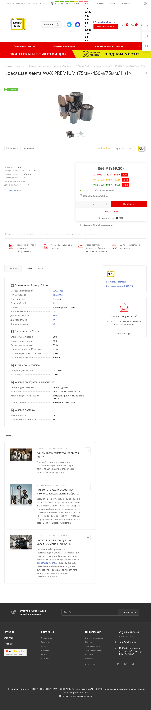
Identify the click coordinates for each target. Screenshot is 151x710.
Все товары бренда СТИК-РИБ (119, 286)
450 (55, 315)
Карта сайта (90, 664)
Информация (93, 632)
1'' (54, 319)
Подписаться (129, 612)
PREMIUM (58, 294)
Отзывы (44, 646)
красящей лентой (47, 562)
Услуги (8, 638)
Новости (89, 642)
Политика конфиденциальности (75, 696)
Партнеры (45, 658)
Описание (13, 268)
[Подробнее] (88, 450)
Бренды (8, 643)
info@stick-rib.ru (127, 641)
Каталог (9, 632)
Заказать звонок (105, 26)
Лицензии (45, 650)
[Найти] (57, 24)
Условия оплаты (92, 646)
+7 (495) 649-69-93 (88, 15)
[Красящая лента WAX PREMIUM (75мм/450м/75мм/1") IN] (75, 107)
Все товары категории (116, 281)
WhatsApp (133, 664)
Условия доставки (93, 650)
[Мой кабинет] (145, 4)
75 (54, 311)
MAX (125, 664)
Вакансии (45, 642)
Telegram (118, 664)
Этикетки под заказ (94, 638)
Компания (47, 632)
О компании (46, 638)
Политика (89, 658)
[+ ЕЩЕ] (140, 46)
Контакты (45, 654)
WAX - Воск (58, 290)
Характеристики (35, 268)
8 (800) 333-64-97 (88, 33)
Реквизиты (90, 654)
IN (54, 303)
